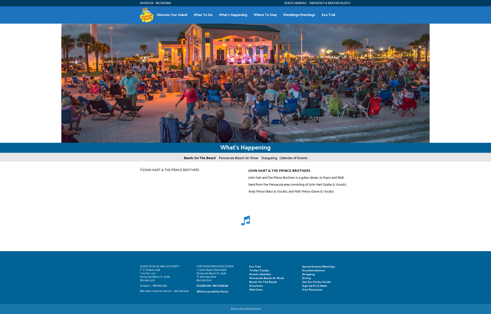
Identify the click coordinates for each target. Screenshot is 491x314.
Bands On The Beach (200, 158)
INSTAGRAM (163, 3)
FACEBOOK (146, 3)
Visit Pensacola (312, 290)
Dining (306, 278)
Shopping (308, 274)
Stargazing (269, 158)
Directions (256, 286)
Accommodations (313, 270)
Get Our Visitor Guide (316, 282)
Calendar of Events (293, 158)
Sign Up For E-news (314, 286)
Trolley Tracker (259, 270)
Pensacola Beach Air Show (238, 158)
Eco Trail (255, 267)
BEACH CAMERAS (296, 3)
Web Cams (256, 290)
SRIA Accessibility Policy (212, 292)
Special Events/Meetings (318, 267)
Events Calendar (260, 274)
